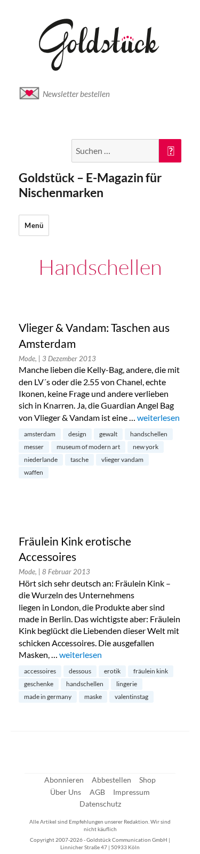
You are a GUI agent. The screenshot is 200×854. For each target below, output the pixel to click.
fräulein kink (150, 671)
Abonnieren (64, 779)
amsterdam (39, 434)
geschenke (38, 684)
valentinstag (131, 697)
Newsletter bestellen (76, 94)
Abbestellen (111, 779)
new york (145, 447)
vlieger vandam (122, 459)
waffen (33, 472)
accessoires (40, 671)
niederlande (41, 459)
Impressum (131, 791)
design (77, 434)
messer (34, 447)
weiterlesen (158, 417)
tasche (79, 459)
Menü (34, 225)
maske (93, 697)
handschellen (148, 434)
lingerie (126, 684)
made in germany (47, 697)
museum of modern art (88, 447)
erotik (112, 671)
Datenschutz (100, 803)
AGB (97, 791)
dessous (80, 671)
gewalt (108, 434)
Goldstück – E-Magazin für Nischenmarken (90, 185)
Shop (147, 779)
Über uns (65, 791)
